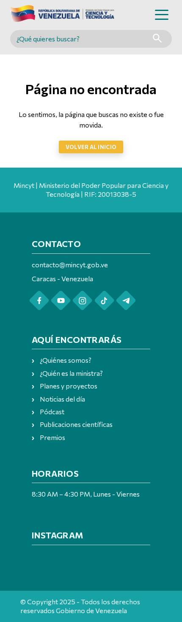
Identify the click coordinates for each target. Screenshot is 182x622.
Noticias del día (62, 399)
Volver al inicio (91, 147)
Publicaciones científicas (76, 424)
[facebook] (39, 300)
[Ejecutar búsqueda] (157, 39)
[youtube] (60, 300)
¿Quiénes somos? (65, 360)
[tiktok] (104, 300)
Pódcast (52, 411)
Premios (52, 437)
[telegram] (126, 300)
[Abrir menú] (162, 14)
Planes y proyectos (68, 386)
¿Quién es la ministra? (71, 373)
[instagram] (82, 300)
